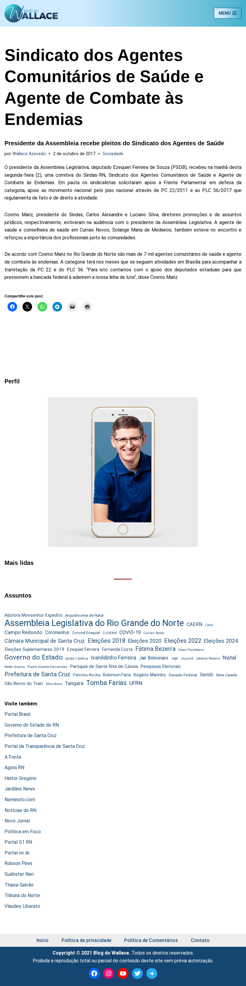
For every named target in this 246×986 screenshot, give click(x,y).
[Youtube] (123, 973)
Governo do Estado (33, 657)
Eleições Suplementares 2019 (34, 649)
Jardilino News (19, 789)
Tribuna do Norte (22, 895)
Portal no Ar (17, 853)
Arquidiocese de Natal (84, 615)
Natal (229, 657)
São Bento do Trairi (23, 683)
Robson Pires (18, 863)
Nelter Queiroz (14, 667)
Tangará (74, 683)
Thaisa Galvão (19, 885)
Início (43, 940)
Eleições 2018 (106, 640)
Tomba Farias (106, 682)
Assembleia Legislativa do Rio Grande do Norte (94, 623)
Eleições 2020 (144, 641)
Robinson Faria (117, 674)
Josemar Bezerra (208, 658)
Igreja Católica (76, 658)
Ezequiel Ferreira (83, 649)
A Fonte (12, 757)
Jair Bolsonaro (153, 658)
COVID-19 (130, 632)
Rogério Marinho (150, 675)
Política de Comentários (151, 940)
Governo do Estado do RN (31, 725)
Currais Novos (153, 633)
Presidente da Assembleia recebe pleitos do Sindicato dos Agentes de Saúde (114, 143)
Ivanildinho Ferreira (113, 657)
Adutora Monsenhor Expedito (33, 615)
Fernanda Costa (117, 649)
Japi (174, 658)
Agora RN (14, 767)
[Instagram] (108, 973)
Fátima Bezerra (155, 648)
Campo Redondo (23, 632)
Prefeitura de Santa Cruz (37, 674)
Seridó (206, 675)
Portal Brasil (17, 714)
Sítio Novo (54, 684)
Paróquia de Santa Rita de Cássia (104, 666)
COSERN (110, 633)
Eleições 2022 (182, 640)
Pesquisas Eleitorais (161, 666)
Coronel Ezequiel (86, 633)
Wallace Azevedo (29, 153)
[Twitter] (137, 973)
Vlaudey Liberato (22, 906)
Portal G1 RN (18, 842)
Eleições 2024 (221, 641)
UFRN (135, 683)
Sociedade (113, 153)
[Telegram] (151, 973)
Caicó (209, 625)
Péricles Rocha (86, 674)
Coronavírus (57, 632)
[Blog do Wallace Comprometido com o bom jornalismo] (31, 13)
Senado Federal (183, 675)
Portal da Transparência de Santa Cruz (44, 746)
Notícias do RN (20, 810)
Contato (200, 940)
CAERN (194, 624)
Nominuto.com (19, 799)
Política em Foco (22, 831)
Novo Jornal (17, 821)
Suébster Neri (19, 874)
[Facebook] (94, 973)
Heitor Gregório (20, 778)
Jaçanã (187, 658)
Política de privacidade (86, 940)
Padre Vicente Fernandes (47, 667)
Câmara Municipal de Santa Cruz (44, 641)
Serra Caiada (226, 675)
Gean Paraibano (191, 650)
